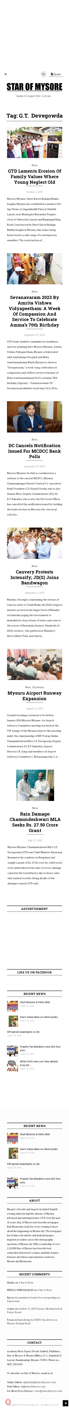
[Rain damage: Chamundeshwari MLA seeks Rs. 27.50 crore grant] (35, 800)
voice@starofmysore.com (48, 1391)
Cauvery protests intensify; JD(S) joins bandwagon (34, 577)
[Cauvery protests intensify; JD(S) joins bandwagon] (34, 558)
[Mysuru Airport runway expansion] (34, 679)
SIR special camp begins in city (23, 1031)
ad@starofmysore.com (33, 1386)
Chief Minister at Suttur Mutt (35, 1002)
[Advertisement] (34, 34)
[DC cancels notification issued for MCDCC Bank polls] (34, 431)
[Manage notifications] (8, 1402)
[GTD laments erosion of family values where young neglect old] (34, 157)
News (35, 165)
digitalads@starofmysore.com (39, 1382)
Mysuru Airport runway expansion (35, 695)
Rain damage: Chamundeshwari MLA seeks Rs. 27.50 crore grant (35, 822)
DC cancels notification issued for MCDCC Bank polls (34, 451)
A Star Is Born (25, 1282)
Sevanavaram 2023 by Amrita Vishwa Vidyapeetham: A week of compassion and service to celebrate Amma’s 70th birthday (35, 311)
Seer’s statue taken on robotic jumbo (39, 1016)
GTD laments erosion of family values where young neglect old (34, 176)
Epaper (57, 74)
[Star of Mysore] (35, 87)
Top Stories (38, 687)
